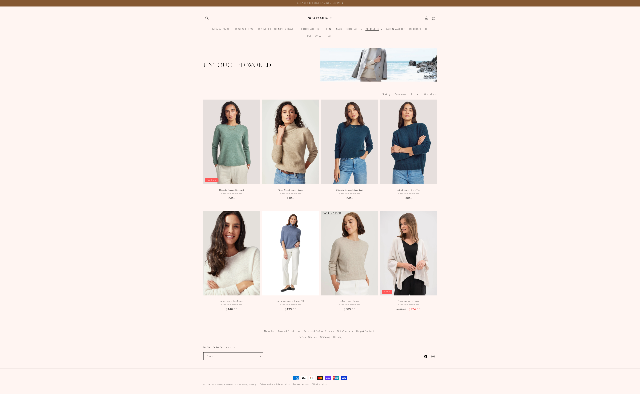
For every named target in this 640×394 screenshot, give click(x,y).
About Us (269, 331)
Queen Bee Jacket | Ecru (408, 301)
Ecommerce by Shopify (245, 384)
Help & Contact (365, 331)
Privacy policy (283, 384)
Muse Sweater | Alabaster (231, 301)
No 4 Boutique (218, 384)
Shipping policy (319, 384)
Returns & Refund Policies (319, 331)
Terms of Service (307, 336)
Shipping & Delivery (331, 336)
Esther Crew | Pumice (350, 301)
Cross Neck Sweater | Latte (290, 190)
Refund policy (266, 384)
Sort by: (386, 94)
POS (228, 384)
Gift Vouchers (345, 331)
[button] (207, 18)
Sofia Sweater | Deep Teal (408, 190)
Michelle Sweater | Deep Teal (349, 190)
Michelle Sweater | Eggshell (231, 190)
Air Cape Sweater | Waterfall (290, 301)
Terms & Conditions (289, 331)
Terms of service (300, 384)
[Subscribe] (259, 356)
